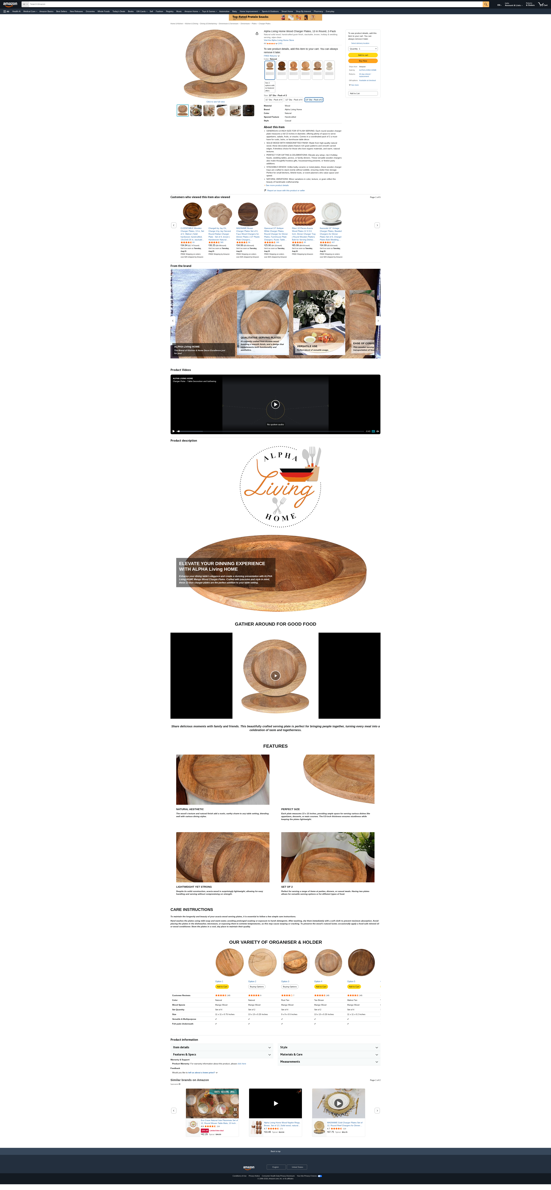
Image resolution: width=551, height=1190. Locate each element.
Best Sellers (61, 11)
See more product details (277, 185)
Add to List (355, 93)
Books (131, 11)
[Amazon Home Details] (199, 11)
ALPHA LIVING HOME (367, 70)
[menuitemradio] (373, 431)
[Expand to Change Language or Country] (501, 5)
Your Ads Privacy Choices (307, 1176)
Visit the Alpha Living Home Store (279, 40)
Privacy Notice (254, 1176)
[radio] (182, 110)
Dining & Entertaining (208, 24)
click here (241, 1063)
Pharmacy (318, 11)
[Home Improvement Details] (259, 11)
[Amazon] (10, 4)
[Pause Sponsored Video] (235, 1109)
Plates (254, 24)
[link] (192, 234)
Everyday (330, 11)
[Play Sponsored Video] (275, 1103)
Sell (151, 11)
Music (179, 11)
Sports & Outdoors (270, 11)
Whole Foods (104, 11)
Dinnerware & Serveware (228, 24)
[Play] (173, 431)
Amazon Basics (46, 11)
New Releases (76, 11)
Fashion (159, 11)
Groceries (90, 11)
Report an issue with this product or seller (286, 190)
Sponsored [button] (174, 1084)
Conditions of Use (240, 1176)
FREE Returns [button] (271, 56)
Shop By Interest (303, 11)
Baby (234, 11)
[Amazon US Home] (248, 1168)
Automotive (224, 11)
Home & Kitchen (176, 24)
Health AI (16, 11)
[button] (6, 11)
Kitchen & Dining (191, 24)
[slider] (270, 431)
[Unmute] (377, 431)
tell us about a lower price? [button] (202, 1072)
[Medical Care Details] (36, 11)
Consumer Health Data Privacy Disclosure (278, 1176)
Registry (169, 11)
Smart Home (287, 11)
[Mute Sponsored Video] (235, 1115)
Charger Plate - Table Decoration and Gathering (194, 381)
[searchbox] (256, 4)
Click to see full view (215, 102)
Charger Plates (264, 24)
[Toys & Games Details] (216, 11)
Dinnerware (245, 24)
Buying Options (257, 986)
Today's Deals (118, 11)
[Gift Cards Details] (147, 11)
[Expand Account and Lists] (522, 5)
